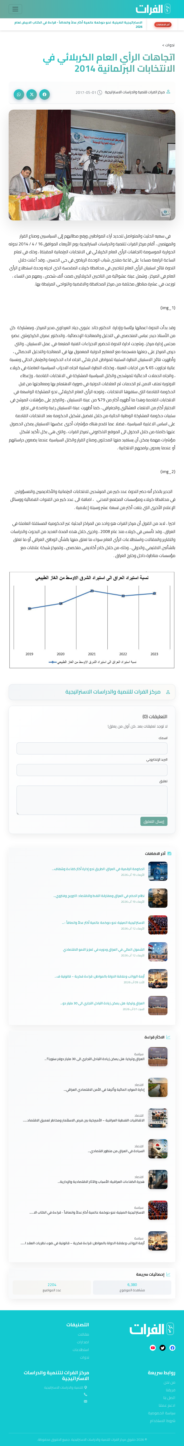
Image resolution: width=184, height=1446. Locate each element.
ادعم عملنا (167, 1405)
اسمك (163, 738)
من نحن (169, 1382)
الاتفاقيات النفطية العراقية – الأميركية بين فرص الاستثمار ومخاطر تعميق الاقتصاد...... (83, 1120)
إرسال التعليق (154, 821)
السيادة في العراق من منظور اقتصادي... (116, 1151)
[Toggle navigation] (15, 9)
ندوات (84, 1357)
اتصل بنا (169, 1397)
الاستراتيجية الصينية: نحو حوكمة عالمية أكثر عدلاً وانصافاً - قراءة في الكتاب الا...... (86, 1212)
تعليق (163, 781)
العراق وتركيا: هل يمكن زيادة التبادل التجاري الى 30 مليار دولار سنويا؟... (94, 1058)
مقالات (83, 1334)
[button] (76, 24)
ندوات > (168, 44)
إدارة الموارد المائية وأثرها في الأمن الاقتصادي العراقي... (104, 1089)
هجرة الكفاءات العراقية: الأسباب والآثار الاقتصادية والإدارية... (101, 1181)
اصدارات (83, 1341)
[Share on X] (31, 94)
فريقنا (170, 1389)
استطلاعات (81, 1349)
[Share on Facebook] (44, 94)
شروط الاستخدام (162, 1420)
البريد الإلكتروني (156, 759)
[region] (92, 24)
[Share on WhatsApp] (19, 94)
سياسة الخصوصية (161, 1412)
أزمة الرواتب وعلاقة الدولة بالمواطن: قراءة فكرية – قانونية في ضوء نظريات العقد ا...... (82, 1243)
